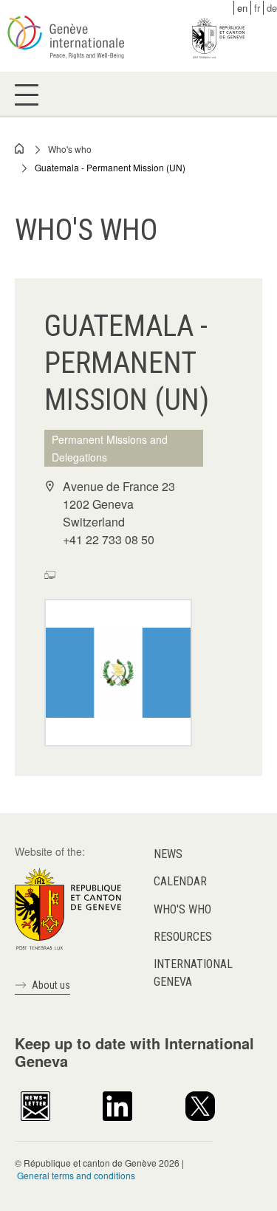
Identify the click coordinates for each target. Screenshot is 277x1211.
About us (51, 985)
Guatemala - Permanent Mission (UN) (110, 167)
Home (20, 148)
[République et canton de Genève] (68, 907)
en (242, 8)
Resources (183, 937)
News (168, 854)
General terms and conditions (76, 1175)
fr (257, 8)
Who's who (70, 149)
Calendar (180, 881)
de (272, 8)
